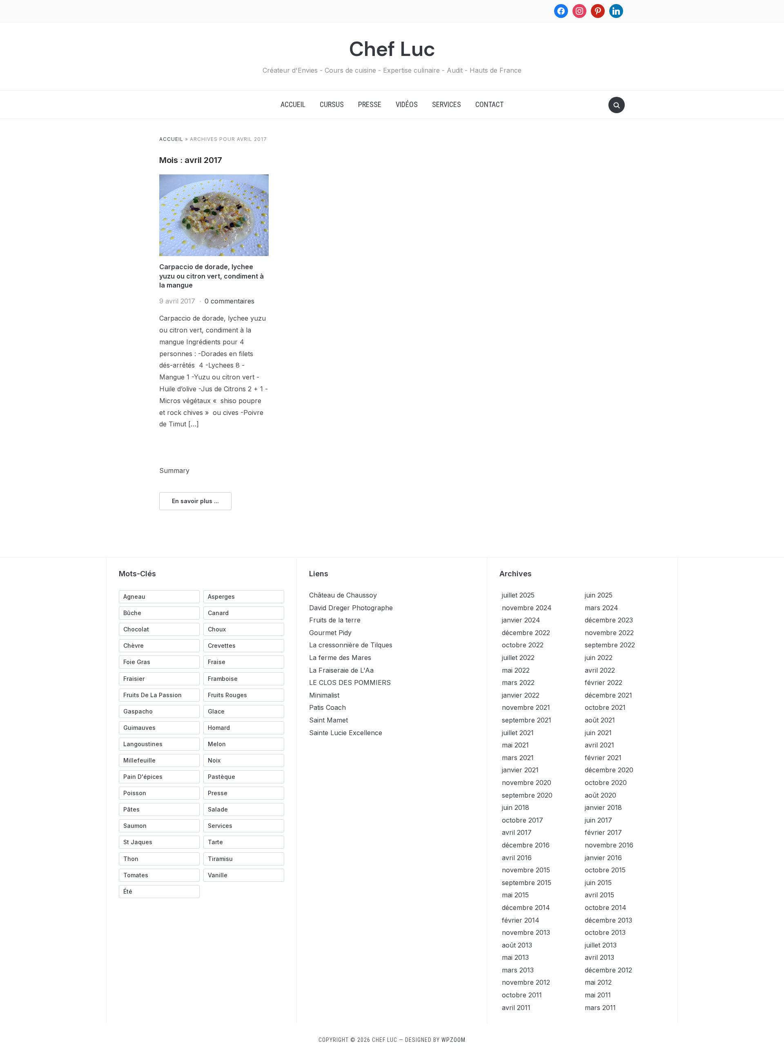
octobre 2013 (605, 932)
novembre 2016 (609, 845)
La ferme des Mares (340, 657)
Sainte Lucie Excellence (345, 733)
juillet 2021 (518, 733)
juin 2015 (598, 883)
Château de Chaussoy (343, 595)
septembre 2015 (526, 883)
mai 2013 (515, 957)
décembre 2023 (609, 620)
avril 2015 (599, 895)
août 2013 (517, 945)
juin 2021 (598, 733)
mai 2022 (516, 670)
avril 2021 (599, 745)
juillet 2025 (518, 595)
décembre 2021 (608, 695)
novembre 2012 (526, 982)
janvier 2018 (603, 807)
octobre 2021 (605, 707)
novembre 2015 (526, 870)
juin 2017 (598, 820)
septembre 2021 (526, 720)
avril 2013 (599, 957)
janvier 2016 (603, 858)
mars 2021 (518, 758)
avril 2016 (517, 858)
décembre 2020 (609, 770)
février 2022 (603, 682)
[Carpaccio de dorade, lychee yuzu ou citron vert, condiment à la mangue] (214, 179)
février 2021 (603, 758)
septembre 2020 (527, 795)
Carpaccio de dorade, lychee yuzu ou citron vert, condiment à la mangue (211, 276)
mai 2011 (598, 995)
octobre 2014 (605, 907)
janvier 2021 (520, 770)
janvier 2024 (521, 620)
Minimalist (324, 695)
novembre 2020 (526, 782)
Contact (489, 104)
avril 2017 (517, 832)
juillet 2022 (518, 657)
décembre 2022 (526, 633)
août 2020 (600, 795)
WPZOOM (453, 1040)
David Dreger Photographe (351, 608)
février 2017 (603, 832)
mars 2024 (601, 608)
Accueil (293, 104)
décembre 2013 (608, 920)
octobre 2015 (605, 870)
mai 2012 (598, 982)
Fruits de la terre (335, 620)
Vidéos (407, 104)
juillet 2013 (601, 945)
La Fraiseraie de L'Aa (341, 670)
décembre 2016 (526, 845)
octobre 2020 (606, 782)
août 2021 (600, 720)
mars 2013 (518, 970)
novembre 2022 (609, 633)
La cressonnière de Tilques (350, 645)
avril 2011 (516, 1007)
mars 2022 (518, 682)
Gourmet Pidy (330, 633)
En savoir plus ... (195, 500)
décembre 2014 (526, 907)
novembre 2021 (526, 707)
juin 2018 (515, 807)
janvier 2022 (520, 695)
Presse (369, 104)
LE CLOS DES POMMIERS (350, 682)
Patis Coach (327, 707)
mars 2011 (600, 1007)
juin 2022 (598, 657)
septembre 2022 (610, 645)
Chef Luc (392, 49)
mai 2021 (515, 745)
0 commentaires (229, 301)
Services (446, 104)
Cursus (332, 104)
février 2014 (520, 920)
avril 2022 (600, 670)
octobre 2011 (522, 995)
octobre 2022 (522, 645)
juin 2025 (598, 595)
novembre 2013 (526, 932)
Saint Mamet (328, 720)
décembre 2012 (608, 970)
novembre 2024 (527, 608)
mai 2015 (515, 895)
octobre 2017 (522, 820)
